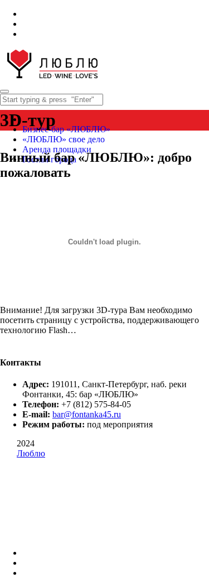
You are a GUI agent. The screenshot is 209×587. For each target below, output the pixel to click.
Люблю (31, 453)
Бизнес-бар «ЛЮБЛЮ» (66, 129)
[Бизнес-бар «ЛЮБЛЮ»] (52, 78)
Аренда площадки (56, 149)
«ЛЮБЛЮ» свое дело (63, 139)
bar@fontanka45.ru (86, 414)
